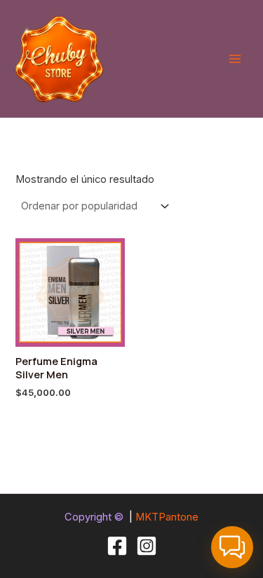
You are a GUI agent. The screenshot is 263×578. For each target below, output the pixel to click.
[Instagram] (146, 545)
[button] (232, 547)
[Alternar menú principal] (235, 59)
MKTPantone (166, 517)
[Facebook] (117, 545)
